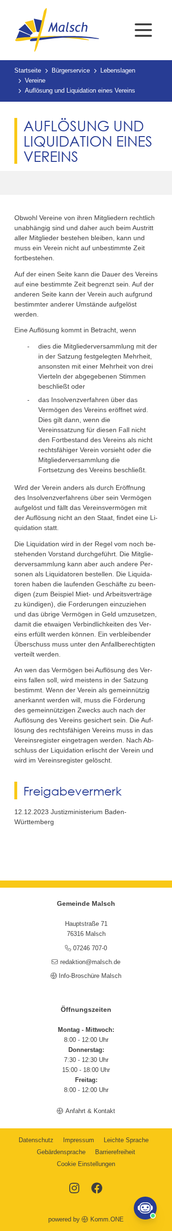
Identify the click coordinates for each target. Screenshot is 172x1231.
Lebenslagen (117, 70)
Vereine (35, 80)
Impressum (78, 1140)
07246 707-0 (90, 948)
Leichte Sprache (126, 1140)
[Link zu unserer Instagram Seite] (74, 1189)
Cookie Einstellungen (86, 1164)
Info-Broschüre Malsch (90, 976)
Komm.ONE (106, 1219)
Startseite (27, 70)
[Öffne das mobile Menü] (143, 30)
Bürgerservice (71, 70)
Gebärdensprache (61, 1152)
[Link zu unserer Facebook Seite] (97, 1189)
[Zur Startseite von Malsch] (56, 30)
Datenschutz (36, 1140)
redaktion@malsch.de (90, 962)
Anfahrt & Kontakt (90, 1111)
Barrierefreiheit (115, 1152)
